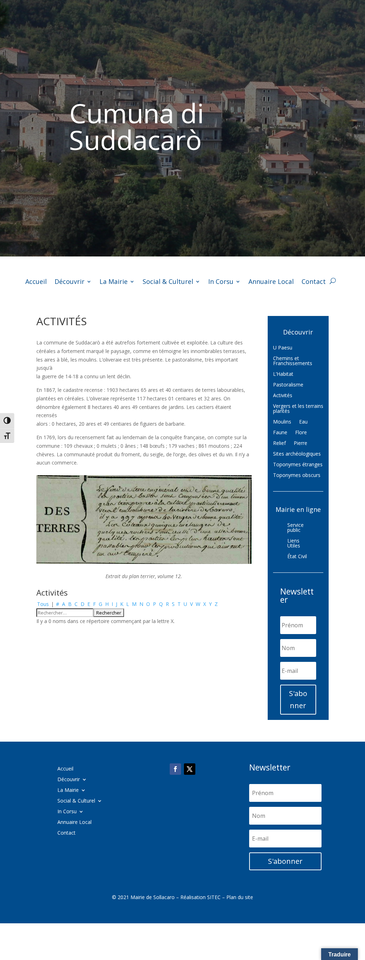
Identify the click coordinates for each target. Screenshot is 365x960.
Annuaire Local (271, 282)
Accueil (36, 282)
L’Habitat (283, 374)
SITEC (214, 897)
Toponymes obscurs (296, 475)
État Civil (297, 557)
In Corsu (220, 282)
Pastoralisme (288, 385)
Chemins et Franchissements (292, 361)
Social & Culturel (168, 282)
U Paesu (282, 348)
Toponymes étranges (298, 465)
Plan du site (239, 897)
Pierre (300, 443)
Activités (282, 396)
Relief (279, 443)
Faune (280, 433)
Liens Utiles (293, 543)
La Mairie (113, 282)
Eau (303, 422)
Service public (295, 528)
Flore (301, 433)
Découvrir (69, 282)
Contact (314, 282)
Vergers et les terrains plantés (298, 409)
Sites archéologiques (297, 454)
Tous (43, 604)
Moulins (282, 422)
